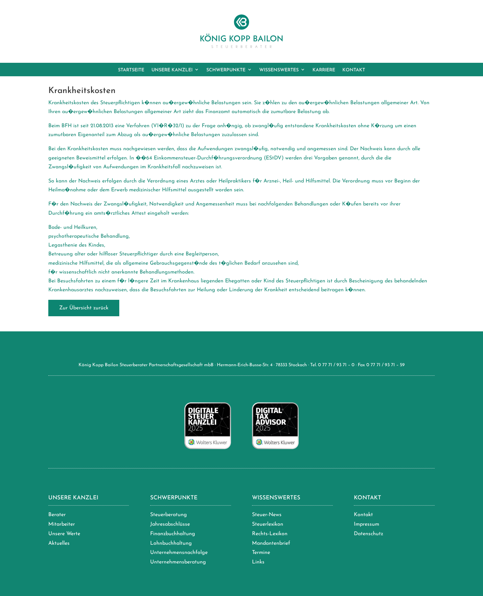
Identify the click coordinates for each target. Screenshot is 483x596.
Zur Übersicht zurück (83, 308)
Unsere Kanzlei (73, 498)
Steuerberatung (168, 514)
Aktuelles (59, 543)
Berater (57, 514)
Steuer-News (267, 514)
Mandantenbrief (271, 543)
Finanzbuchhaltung (172, 533)
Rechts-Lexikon (270, 533)
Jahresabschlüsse (170, 524)
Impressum (366, 524)
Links (258, 562)
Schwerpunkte (173, 498)
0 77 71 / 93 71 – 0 (336, 365)
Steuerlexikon (267, 524)
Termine (261, 552)
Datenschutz (368, 533)
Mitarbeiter (61, 524)
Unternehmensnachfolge (179, 552)
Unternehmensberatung (178, 562)
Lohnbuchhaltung (171, 543)
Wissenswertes (276, 498)
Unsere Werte (64, 533)
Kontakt (367, 498)
